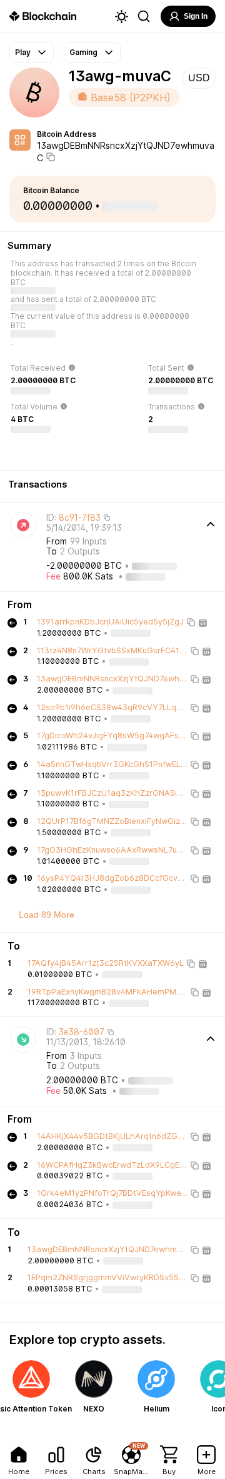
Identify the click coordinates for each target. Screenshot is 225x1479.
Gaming (83, 52)
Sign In (196, 16)
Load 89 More (46, 915)
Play (23, 52)
